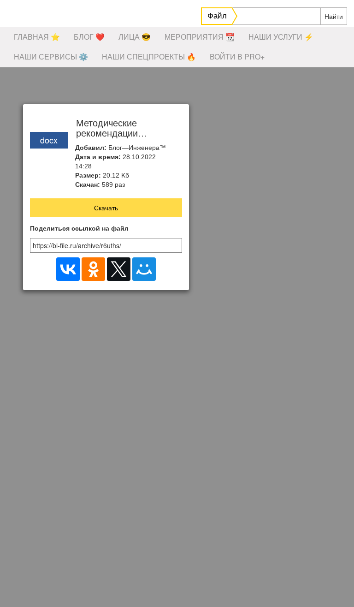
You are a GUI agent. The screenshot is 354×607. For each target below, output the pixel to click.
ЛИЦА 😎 (134, 36)
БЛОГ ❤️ (89, 36)
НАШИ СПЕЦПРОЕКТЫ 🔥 (149, 56)
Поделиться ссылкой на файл (79, 228)
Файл (217, 16)
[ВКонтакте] (68, 269)
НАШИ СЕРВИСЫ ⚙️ (51, 56)
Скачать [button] (106, 207)
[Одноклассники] (93, 269)
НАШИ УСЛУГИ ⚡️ (280, 36)
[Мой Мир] (144, 269)
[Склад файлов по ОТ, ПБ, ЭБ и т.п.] (89, 14)
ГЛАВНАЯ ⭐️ (37, 36)
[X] (118, 269)
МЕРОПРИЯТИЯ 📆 (200, 36)
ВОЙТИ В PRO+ (237, 56)
